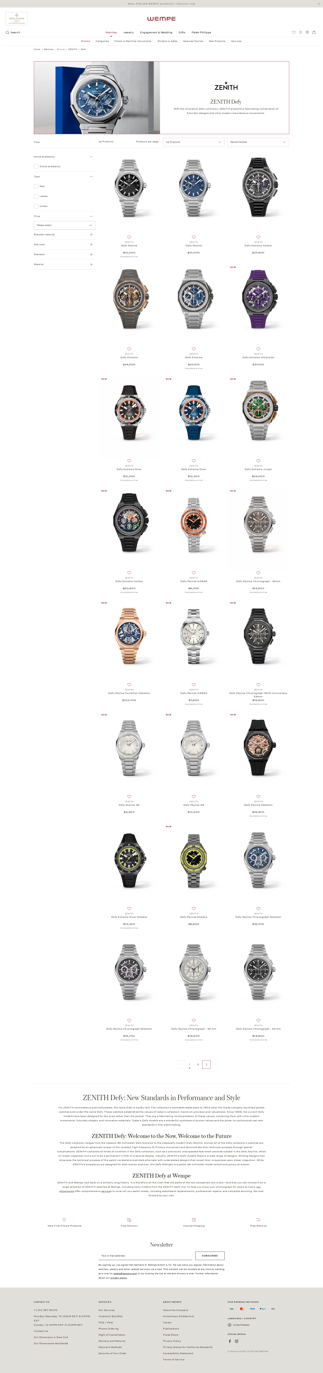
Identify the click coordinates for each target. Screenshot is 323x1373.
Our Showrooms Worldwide (51, 1343)
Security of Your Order (113, 1353)
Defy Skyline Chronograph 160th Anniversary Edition (258, 695)
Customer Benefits (111, 1316)
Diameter (39, 254)
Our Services (107, 1310)
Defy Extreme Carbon (258, 245)
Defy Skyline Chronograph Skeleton (258, 917)
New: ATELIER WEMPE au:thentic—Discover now (161, 3)
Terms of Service (173, 1359)
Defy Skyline (129, 245)
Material (39, 264)
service (105, 1191)
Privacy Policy (172, 1341)
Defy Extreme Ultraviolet (258, 357)
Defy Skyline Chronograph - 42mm (258, 581)
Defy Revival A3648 (193, 581)
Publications (171, 1328)
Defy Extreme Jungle (258, 469)
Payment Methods (110, 1347)
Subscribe (210, 1255)
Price (37, 216)
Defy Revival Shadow (193, 917)
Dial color (39, 244)
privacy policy (118, 1277)
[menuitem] (293, 32)
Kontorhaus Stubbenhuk (178, 1316)
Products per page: (148, 141)
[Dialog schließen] (320, 4)
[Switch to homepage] (161, 19)
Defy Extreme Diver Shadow (129, 917)
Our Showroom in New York (51, 1337)
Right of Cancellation (112, 1334)
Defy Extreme (129, 357)
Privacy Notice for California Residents (188, 1347)
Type (37, 176)
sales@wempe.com (125, 1273)
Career (167, 1322)
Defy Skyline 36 (129, 804)
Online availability (44, 156)
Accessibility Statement (178, 1353)
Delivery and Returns (112, 1341)
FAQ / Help (106, 1322)
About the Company (175, 1310)
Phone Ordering (109, 1328)
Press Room (171, 1334)
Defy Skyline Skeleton (258, 804)
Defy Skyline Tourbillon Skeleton (129, 693)
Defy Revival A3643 (193, 693)
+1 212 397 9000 (46, 1310)
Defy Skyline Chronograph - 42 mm (193, 1028)
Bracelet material (44, 234)
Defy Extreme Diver (129, 469)
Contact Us (41, 1331)
